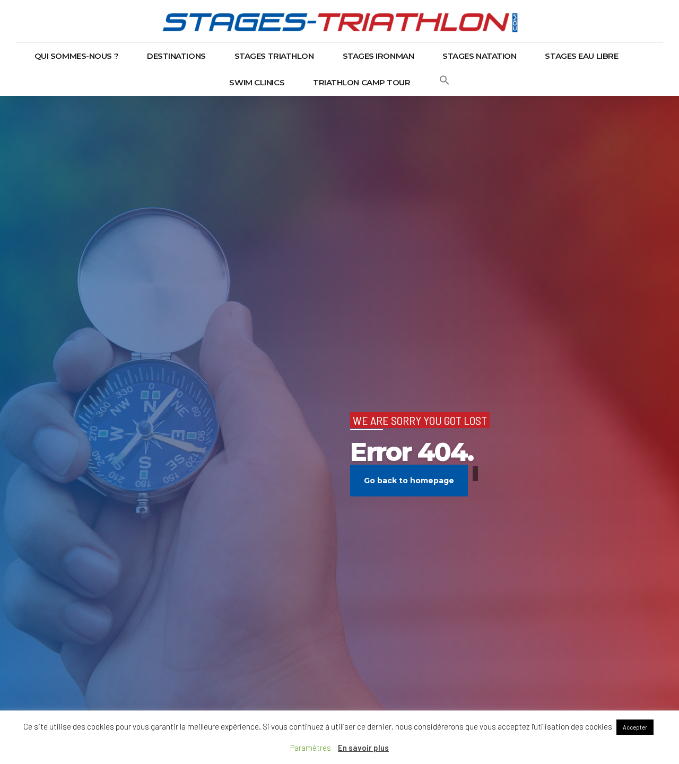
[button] (444, 82)
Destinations (176, 56)
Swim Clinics (256, 82)
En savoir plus (363, 747)
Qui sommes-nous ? (76, 56)
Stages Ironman (378, 56)
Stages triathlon (274, 56)
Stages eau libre (581, 56)
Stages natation (479, 56)
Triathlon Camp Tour (361, 82)
